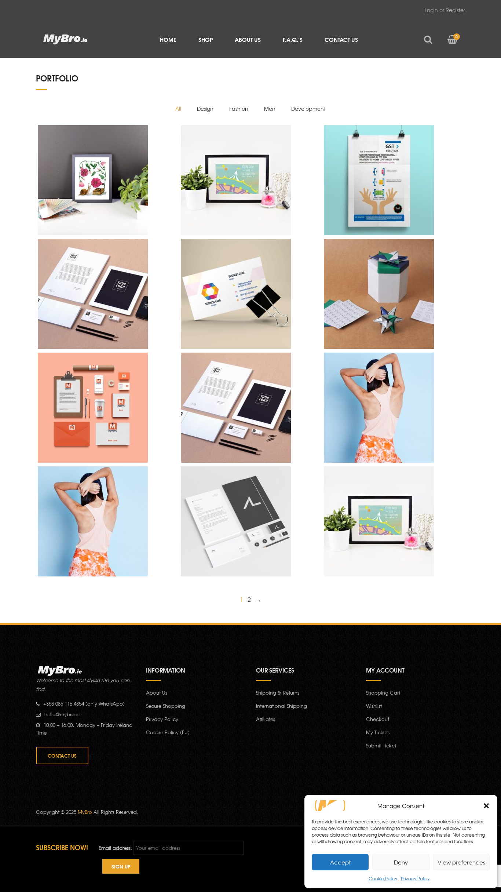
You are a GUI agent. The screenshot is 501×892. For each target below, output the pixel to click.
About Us (156, 692)
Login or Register (445, 10)
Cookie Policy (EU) (168, 732)
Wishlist (374, 705)
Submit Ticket (381, 745)
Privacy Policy (415, 878)
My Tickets (378, 732)
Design (205, 108)
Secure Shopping (165, 705)
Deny (401, 862)
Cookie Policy (383, 878)
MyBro (85, 811)
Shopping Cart (383, 692)
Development (308, 108)
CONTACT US (62, 755)
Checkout (377, 719)
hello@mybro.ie (62, 714)
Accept (340, 862)
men (269, 108)
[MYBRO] (65, 38)
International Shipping (281, 705)
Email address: (115, 847)
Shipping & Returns (277, 692)
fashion (238, 108)
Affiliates (265, 719)
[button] (486, 805)
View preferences (461, 862)
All (178, 108)
